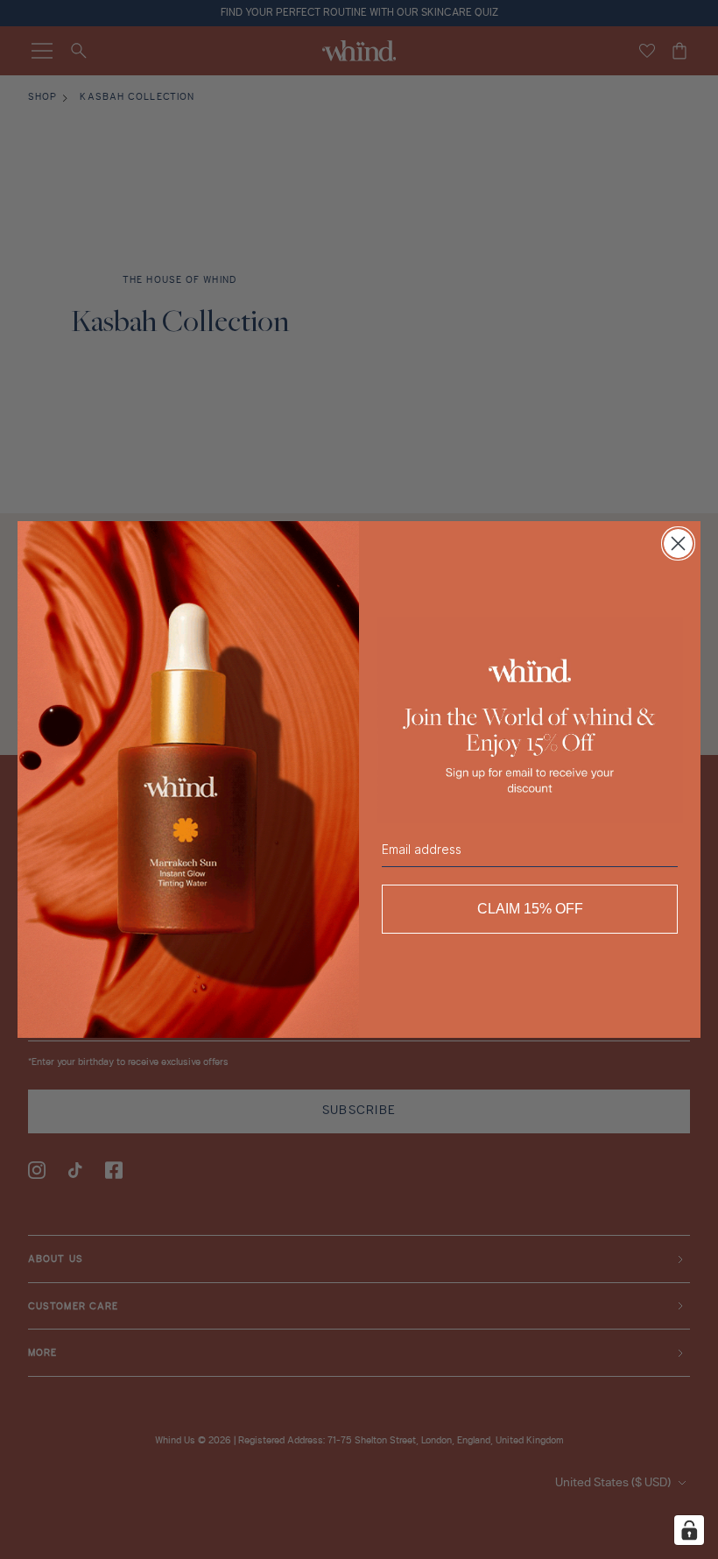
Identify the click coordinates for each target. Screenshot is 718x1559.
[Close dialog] (678, 543)
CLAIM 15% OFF (530, 908)
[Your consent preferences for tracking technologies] (689, 1530)
